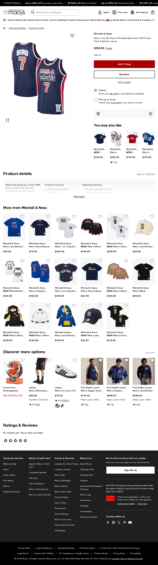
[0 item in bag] (153, 12)
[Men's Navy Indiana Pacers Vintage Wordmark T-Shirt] (92, 271)
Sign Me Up (130, 470)
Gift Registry (60, 531)
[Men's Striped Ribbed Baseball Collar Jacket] (118, 371)
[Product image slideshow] (40, 78)
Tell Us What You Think (65, 525)
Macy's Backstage (63, 481)
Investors (84, 481)
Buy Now (124, 74)
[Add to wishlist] (72, 36)
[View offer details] (124, 113)
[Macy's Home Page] (14, 12)
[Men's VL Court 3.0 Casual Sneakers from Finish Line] (66, 371)
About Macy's (86, 464)
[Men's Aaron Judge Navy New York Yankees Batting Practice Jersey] (100, 138)
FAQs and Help (9, 464)
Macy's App (60, 475)
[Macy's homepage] (4, 28)
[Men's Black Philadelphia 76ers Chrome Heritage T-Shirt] (144, 271)
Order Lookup (9, 475)
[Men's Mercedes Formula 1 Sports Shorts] (40, 371)
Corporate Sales (87, 469)
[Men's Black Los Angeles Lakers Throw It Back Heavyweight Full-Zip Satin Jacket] (14, 316)
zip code (114, 94)
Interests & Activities (17, 28)
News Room (85, 500)
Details (109, 48)
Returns (6, 486)
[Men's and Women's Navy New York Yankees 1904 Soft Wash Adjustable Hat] (92, 316)
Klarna (6, 469)
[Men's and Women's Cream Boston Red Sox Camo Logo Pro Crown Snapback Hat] (144, 227)
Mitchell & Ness (103, 33)
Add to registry (124, 82)
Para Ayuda (8, 481)
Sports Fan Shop (36, 28)
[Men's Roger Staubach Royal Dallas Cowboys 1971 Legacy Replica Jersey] (148, 138)
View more (79, 196)
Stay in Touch (61, 503)
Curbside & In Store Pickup (66, 464)
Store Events (60, 508)
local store (116, 103)
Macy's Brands (61, 486)
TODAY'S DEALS (12, 3)
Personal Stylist (61, 497)
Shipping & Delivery (11, 492)
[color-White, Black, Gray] (57, 406)
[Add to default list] (103, 134)
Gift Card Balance (37, 484)
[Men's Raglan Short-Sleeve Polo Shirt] (92, 371)
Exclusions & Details (126, 504)
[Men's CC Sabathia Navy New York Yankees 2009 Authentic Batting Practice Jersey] (66, 271)
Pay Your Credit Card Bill (40, 495)
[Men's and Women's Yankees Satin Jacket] (144, 371)
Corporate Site (86, 475)
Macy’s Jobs (85, 495)
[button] (40, 78)
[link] (100, 153)
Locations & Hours (63, 469)
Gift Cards (33, 478)
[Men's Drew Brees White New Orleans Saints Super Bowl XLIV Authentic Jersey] (118, 227)
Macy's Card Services (38, 489)
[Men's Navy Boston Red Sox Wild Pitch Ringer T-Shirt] (40, 227)
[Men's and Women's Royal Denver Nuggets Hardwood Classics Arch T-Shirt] (14, 227)
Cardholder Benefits (37, 473)
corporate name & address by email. (127, 559)
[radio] (57, 405)
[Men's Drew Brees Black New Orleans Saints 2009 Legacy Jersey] (118, 316)
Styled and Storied (88, 517)
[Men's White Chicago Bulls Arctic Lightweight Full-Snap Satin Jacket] (40, 316)
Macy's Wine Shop (63, 492)
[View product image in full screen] (7, 120)
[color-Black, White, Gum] (62, 406)
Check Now (142, 504)
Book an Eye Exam (63, 519)
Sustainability (86, 511)
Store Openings (61, 514)
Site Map (84, 506)
